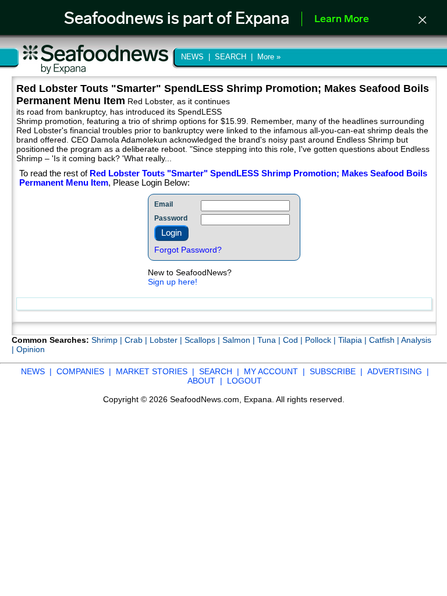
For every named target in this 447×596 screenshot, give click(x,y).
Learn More (341, 20)
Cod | (294, 340)
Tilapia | (353, 340)
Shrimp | (108, 340)
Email (163, 204)
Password (170, 218)
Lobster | (167, 340)
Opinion (30, 349)
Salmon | (239, 340)
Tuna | (270, 340)
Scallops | (203, 340)
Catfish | (385, 340)
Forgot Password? (188, 249)
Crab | (137, 340)
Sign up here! (172, 281)
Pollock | (321, 340)
